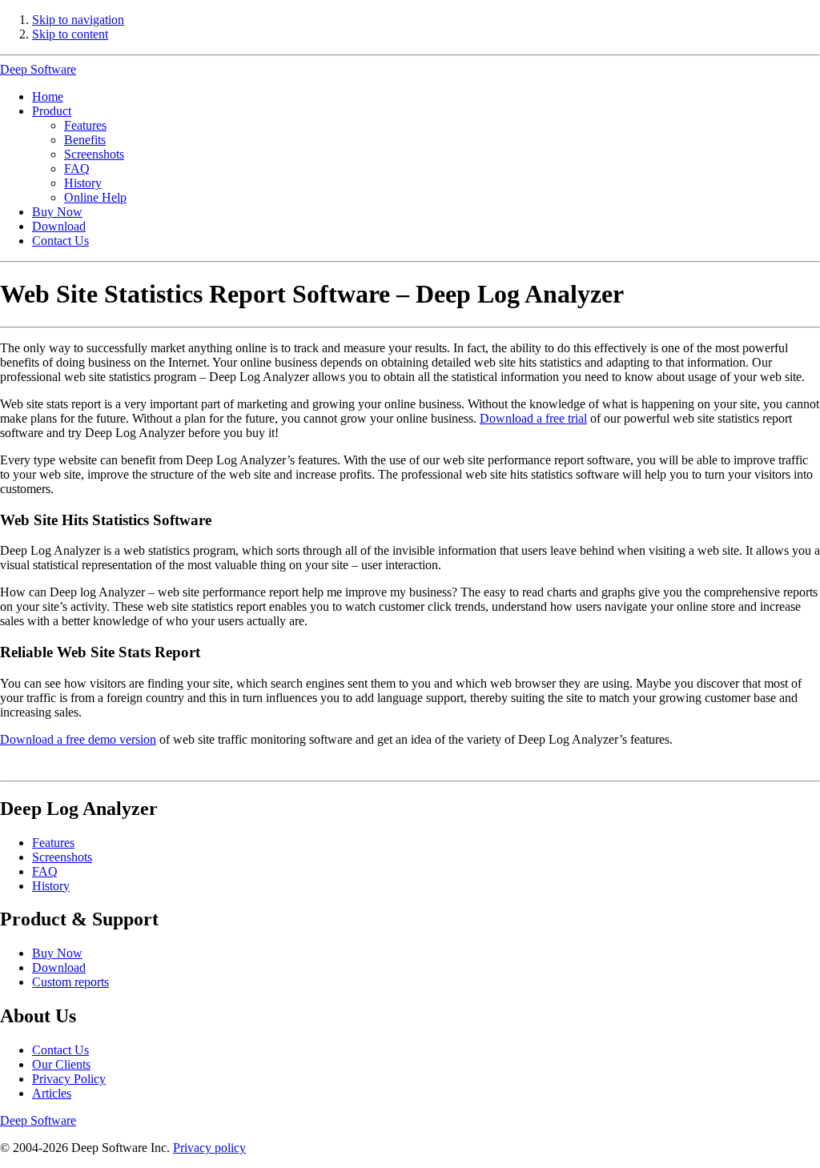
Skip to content (70, 34)
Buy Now (57, 212)
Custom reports (70, 982)
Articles (51, 1093)
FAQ (77, 168)
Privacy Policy (69, 1079)
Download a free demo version (78, 739)
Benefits (85, 140)
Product (51, 111)
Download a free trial (533, 418)
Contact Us (60, 240)
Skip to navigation (78, 19)
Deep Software (38, 69)
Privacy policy (209, 1147)
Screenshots (94, 154)
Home (47, 96)
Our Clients (61, 1064)
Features (85, 125)
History (83, 183)
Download (59, 226)
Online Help (95, 197)
